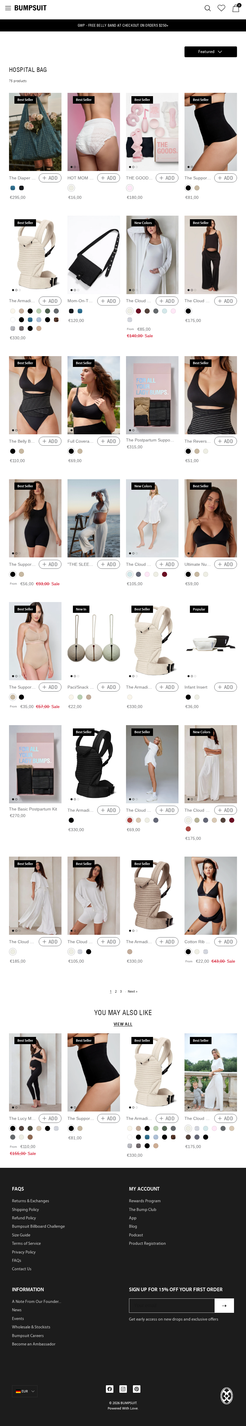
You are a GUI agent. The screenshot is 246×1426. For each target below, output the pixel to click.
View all (123, 1024)
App (132, 1218)
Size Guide (21, 1235)
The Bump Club (142, 1209)
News (17, 1309)
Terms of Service (26, 1243)
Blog (133, 1226)
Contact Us (22, 1268)
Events (18, 1318)
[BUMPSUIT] (30, 7)
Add (53, 178)
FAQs (16, 1260)
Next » (132, 991)
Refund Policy (24, 1218)
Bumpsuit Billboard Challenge (38, 1226)
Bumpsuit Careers (28, 1335)
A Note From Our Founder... (36, 1301)
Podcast (136, 1235)
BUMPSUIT (128, 1403)
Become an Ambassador (34, 1344)
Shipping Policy (25, 1209)
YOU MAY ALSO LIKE (123, 1012)
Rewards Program (145, 1200)
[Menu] (8, 8)
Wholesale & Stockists (31, 1327)
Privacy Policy (24, 1252)
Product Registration (147, 1243)
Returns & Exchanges (30, 1200)
